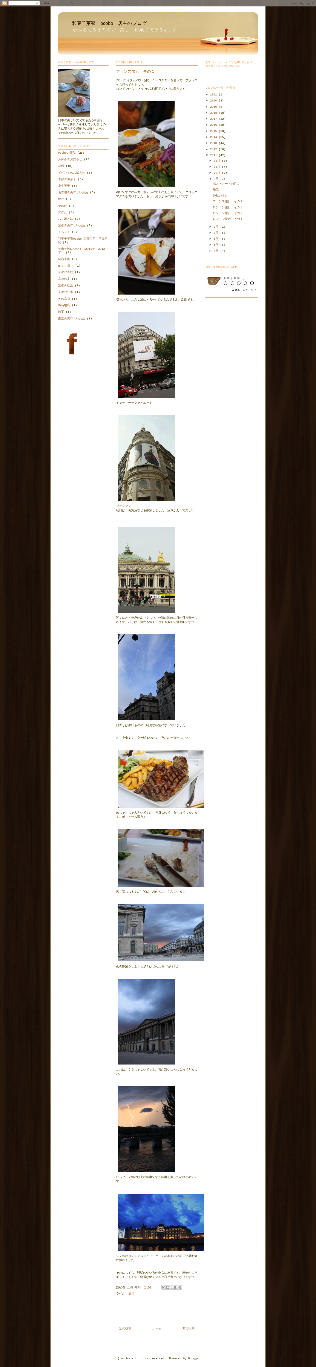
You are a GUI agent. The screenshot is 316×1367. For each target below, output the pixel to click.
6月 (217, 238)
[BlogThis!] (168, 1287)
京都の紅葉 (65, 285)
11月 (218, 166)
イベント (64, 232)
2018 (214, 113)
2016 (214, 125)
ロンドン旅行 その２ (228, 213)
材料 (61, 166)
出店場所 (64, 305)
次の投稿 (125, 1328)
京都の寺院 (65, 272)
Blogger (194, 1358)
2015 (214, 131)
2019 (214, 107)
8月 (217, 226)
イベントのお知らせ (71, 172)
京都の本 (64, 279)
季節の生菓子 (67, 179)
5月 (217, 244)
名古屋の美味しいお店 (73, 192)
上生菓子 (64, 186)
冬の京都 (64, 299)
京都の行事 (65, 292)
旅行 (132, 1293)
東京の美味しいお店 (71, 318)
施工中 (217, 190)
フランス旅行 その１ (228, 201)
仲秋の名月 (220, 195)
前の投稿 (189, 1328)
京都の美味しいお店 (71, 225)
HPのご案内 (66, 266)
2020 (214, 100)
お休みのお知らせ (70, 159)
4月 (217, 251)
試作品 (62, 212)
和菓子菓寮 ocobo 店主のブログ (109, 23)
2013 (214, 143)
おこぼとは (65, 219)
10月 (218, 172)
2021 (214, 94)
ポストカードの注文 (226, 184)
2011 (214, 155)
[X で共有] (172, 1287)
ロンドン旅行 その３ (228, 207)
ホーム (156, 1328)
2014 (214, 137)
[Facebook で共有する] (176, 1287)
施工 (61, 312)
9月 (217, 179)
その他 (62, 205)
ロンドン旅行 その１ (228, 219)
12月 (218, 160)
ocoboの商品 (67, 152)
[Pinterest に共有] (180, 1287)
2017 (214, 119)
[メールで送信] (163, 1287)
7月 (217, 232)
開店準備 (64, 259)
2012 (214, 149)
